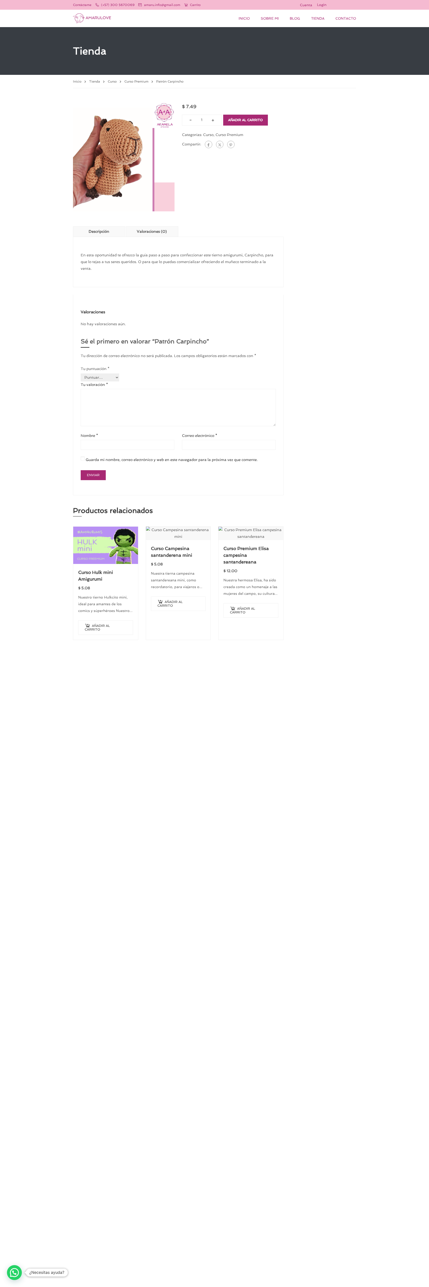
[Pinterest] (231, 144)
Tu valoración (94, 384)
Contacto (345, 18)
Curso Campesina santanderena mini (171, 552)
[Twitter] (219, 144)
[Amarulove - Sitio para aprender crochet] (92, 18)
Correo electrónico (199, 435)
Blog (295, 18)
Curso (112, 81)
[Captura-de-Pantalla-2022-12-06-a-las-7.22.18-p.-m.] (124, 157)
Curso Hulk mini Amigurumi (95, 576)
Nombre (89, 435)
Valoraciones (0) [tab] (152, 231)
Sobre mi (270, 18)
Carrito (195, 5)
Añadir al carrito (245, 120)
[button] (14, 1272)
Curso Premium (136, 81)
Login (321, 5)
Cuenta (306, 5)
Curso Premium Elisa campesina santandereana (246, 555)
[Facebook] (208, 144)
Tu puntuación (95, 369)
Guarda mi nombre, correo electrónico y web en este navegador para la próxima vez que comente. (172, 460)
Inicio (244, 18)
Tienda (317, 18)
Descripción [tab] (99, 231)
